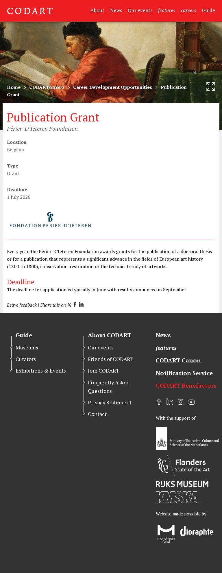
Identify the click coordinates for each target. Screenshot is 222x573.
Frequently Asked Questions (109, 386)
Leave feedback (22, 305)
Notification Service (184, 373)
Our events (140, 10)
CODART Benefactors (186, 385)
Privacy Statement (110, 402)
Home (14, 87)
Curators (26, 358)
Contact (97, 413)
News (116, 10)
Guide (208, 10)
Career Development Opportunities (112, 87)
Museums (27, 347)
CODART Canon (178, 360)
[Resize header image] (210, 86)
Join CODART (103, 370)
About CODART (110, 335)
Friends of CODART (111, 358)
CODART (46, 87)
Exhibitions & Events (41, 370)
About (97, 10)
